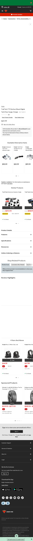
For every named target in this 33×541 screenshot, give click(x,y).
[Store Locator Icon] (2, 7)
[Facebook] (3, 497)
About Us (4, 454)
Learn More (5, 485)
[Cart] (30, 11)
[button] (12, 207)
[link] (6, 115)
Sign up (5, 473)
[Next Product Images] (30, 24)
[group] (7, 213)
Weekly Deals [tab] (5, 264)
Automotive (11, 18)
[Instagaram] (11, 497)
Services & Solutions (7, 448)
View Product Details (7, 117)
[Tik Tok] (22, 497)
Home (5, 18)
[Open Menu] (2, 11)
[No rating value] (4, 114)
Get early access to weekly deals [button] (16, 539)
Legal (3, 459)
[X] (7, 497)
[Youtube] (14, 497)
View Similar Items (19, 117)
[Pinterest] (18, 497)
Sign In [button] (16, 431)
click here (9, 183)
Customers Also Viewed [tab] (17, 264)
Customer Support (6, 443)
